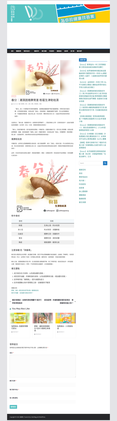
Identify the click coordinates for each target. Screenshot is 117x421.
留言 (12, 353)
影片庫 (72, 51)
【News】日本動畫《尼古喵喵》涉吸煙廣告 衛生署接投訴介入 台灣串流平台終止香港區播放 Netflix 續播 (92, 136)
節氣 (32, 104)
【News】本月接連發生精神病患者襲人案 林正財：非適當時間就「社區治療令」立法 (92, 154)
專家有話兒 (27, 51)
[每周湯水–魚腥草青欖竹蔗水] (20, 314)
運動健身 (59, 51)
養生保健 (44, 51)
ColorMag (33, 417)
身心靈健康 (83, 191)
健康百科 (36, 51)
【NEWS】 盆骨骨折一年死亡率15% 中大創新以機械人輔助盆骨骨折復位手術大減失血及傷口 (93, 84)
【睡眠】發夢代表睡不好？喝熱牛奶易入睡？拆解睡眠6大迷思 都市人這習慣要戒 (92, 145)
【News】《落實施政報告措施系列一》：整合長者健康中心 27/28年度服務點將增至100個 (92, 127)
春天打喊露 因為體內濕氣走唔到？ (22, 293)
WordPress (42, 417)
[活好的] (58, 6)
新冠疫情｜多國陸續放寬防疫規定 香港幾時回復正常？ (58, 301)
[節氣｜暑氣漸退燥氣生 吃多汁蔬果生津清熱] (43, 314)
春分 (26, 104)
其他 (80, 173)
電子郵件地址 (14, 390)
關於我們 (79, 51)
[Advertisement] (58, 36)
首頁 (12, 51)
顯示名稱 (13, 381)
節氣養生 (36, 104)
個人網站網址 (14, 398)
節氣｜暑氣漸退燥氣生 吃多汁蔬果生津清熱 (42, 328)
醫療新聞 (18, 51)
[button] (30, 51)
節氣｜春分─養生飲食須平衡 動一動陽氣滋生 (25, 290)
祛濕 (29, 104)
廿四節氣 (22, 104)
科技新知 (51, 51)
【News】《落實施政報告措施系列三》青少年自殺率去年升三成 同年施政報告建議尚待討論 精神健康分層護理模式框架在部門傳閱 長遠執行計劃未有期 (93, 96)
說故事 (66, 51)
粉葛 (40, 104)
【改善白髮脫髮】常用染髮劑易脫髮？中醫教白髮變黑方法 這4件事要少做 (92, 119)
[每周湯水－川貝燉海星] (66, 314)
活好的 (21, 417)
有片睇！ (82, 180)
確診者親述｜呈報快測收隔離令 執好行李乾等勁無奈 (27, 301)
